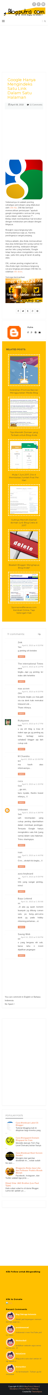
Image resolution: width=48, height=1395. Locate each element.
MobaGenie (21, 1354)
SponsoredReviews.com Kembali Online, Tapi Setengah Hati (24, 610)
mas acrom (23, 689)
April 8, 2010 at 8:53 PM (32, 692)
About (36, 1386)
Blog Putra (28, 1386)
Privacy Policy (25, 1389)
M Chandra (24, 756)
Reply (21, 656)
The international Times (30, 664)
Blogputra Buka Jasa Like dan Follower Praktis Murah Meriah (29, 1170)
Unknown (23, 810)
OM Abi (13, 208)
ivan (20, 852)
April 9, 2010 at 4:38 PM (32, 813)
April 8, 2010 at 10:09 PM (32, 759)
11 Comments (36, 105)
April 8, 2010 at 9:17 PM (32, 724)
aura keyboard (25, 874)
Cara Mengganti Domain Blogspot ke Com (27, 1139)
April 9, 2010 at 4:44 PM (32, 855)
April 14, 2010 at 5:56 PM (32, 937)
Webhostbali (21, 1341)
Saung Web (24, 934)
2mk (20, 642)
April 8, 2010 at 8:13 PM (32, 667)
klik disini (18, 271)
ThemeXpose (37, 1392)
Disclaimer (14, 1389)
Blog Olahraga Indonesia (26, 1314)
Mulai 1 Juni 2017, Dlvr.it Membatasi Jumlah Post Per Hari (24, 477)
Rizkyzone (23, 721)
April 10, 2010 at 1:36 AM (32, 902)
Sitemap (35, 1389)
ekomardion (21, 1367)
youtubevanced (22, 1328)
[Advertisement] (24, 136)
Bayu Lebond (25, 898)
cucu (20, 781)
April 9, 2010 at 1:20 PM (32, 784)
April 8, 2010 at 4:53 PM (32, 645)
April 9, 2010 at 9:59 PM (32, 877)
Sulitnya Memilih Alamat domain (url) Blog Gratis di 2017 (24, 523)
